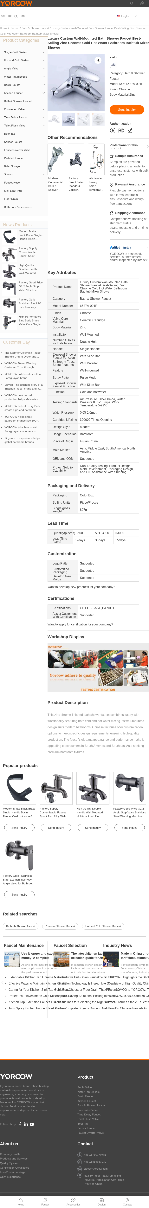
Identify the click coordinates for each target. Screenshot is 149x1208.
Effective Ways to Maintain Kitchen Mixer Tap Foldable (39, 983)
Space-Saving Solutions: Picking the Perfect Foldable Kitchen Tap (89, 996)
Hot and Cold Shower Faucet (103, 926)
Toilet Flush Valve (14, 125)
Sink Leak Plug (13, 190)
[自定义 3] (23, 16)
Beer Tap (9, 133)
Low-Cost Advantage (12, 1172)
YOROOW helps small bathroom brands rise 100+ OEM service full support (21, 419)
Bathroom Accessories (17, 207)
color (114, 57)
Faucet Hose (12, 182)
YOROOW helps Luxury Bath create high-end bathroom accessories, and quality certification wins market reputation (22, 408)
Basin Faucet (12, 84)
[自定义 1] (3, 16)
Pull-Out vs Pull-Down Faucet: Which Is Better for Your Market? (89, 977)
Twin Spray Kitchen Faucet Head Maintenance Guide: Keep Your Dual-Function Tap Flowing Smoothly (39, 1008)
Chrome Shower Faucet (60, 926)
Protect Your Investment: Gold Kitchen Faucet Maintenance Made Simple (39, 996)
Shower (8, 174)
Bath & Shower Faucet (35, 28)
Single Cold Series (15, 52)
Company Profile (10, 1154)
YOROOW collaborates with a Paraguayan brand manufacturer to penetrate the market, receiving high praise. (22, 376)
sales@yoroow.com (96, 1168)
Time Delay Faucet (15, 117)
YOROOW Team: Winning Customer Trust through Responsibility (20, 365)
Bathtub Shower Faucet (20, 926)
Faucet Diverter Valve (17, 150)
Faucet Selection (70, 945)
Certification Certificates (14, 1167)
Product (14, 28)
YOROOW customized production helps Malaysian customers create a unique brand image (21, 397)
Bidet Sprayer (12, 166)
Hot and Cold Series (16, 60)
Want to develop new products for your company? (81, 587)
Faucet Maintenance (24, 945)
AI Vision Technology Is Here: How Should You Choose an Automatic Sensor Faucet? (89, 983)
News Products (17, 224)
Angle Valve (11, 68)
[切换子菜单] (136, 16)
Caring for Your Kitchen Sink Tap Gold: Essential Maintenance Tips (39, 989)
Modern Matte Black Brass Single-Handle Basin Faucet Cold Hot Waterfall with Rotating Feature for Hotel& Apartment (19, 816)
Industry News (117, 945)
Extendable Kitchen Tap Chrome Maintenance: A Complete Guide (39, 977)
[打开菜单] (145, 16)
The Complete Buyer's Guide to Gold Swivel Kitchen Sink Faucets (89, 1008)
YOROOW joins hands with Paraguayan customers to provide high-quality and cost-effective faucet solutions (22, 429)
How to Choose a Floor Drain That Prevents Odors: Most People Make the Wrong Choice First (89, 989)
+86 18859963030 (95, 1161)
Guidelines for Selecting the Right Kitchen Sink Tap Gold (89, 1002)
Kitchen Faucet (13, 92)
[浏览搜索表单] (129, 3)
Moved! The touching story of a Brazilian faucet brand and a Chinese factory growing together (23, 387)
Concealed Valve (14, 109)
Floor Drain (11, 198)
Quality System (9, 1163)
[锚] (10, 16)
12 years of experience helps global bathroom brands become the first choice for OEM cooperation (24, 440)
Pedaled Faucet (13, 158)
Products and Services (14, 1158)
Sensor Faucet (13, 141)
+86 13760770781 (95, 1154)
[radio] (113, 65)
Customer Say (16, 342)
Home (3, 28)
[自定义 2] (16, 16)
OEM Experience (10, 1176)
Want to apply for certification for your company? (80, 624)
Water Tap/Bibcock (15, 76)
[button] (2, 982)
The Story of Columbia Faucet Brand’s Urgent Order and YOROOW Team (22, 355)
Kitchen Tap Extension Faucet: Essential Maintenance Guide (39, 1002)
